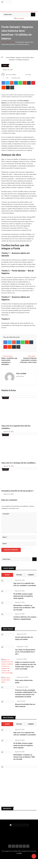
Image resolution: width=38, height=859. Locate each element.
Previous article (7, 356)
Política (10, 42)
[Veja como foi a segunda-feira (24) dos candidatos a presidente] (6, 584)
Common (31, 575)
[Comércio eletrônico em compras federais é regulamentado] (6, 617)
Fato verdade (21, 373)
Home (4, 42)
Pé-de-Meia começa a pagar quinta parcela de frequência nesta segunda (23, 596)
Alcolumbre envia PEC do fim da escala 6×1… (17, 491)
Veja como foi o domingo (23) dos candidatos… (18, 463)
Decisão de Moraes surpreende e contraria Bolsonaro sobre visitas (28, 360)
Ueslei (20, 853)
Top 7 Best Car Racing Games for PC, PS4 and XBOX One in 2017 (25, 652)
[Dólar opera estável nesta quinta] (7, 680)
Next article (31, 356)
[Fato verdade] (19, 74)
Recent (7, 575)
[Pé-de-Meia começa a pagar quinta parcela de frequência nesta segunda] (6, 594)
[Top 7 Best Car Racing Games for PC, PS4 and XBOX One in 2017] (7, 651)
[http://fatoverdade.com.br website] (18, 74)
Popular (19, 575)
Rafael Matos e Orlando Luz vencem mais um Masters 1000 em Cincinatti (24, 608)
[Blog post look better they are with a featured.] (7, 705)
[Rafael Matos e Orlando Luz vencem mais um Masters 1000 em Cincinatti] (6, 606)
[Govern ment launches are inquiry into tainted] (7, 638)
